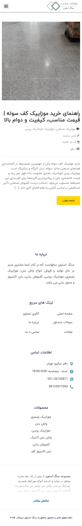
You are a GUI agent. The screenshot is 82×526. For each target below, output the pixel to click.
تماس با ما (32, 332)
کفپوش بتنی (41, 444)
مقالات (68, 332)
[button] (6, 6)
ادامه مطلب (68, 200)
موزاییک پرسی (41, 430)
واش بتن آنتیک (41, 437)
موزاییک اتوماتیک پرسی (39, 128)
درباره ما (41, 254)
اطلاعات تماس (41, 352)
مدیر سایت (69, 135)
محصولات (41, 408)
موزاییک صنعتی (66, 128)
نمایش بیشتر (41, 500)
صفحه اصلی (64, 313)
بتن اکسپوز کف (41, 451)
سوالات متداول (62, 322)
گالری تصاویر (31, 313)
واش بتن (41, 423)
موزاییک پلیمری (41, 416)
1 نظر (73, 149)
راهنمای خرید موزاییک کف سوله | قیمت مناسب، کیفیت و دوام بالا (42, 116)
